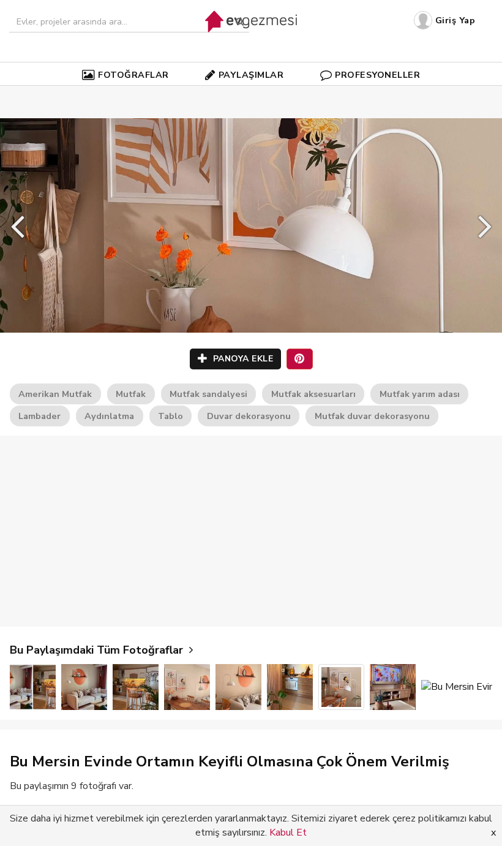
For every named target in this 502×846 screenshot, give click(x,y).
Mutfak (131, 394)
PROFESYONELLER (377, 75)
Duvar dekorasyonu (249, 416)
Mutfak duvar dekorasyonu (372, 416)
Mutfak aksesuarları (313, 394)
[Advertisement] (251, 531)
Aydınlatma (109, 416)
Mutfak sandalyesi (208, 394)
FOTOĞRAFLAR (133, 75)
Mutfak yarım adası (420, 394)
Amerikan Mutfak (55, 394)
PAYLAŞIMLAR (251, 75)
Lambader (39, 416)
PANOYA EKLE (241, 358)
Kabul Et (288, 832)
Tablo (170, 416)
